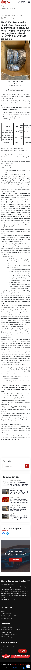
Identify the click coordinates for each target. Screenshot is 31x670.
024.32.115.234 (11, 599)
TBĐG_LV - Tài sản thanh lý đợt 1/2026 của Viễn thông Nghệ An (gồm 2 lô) (18, 509)
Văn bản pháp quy (6, 632)
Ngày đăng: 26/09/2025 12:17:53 (13, 15)
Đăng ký (22, 651)
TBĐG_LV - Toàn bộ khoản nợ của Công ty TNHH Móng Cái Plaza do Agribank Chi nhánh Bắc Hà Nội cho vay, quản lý (19, 492)
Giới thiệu (3, 611)
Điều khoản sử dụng (6, 637)
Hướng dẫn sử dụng (6, 618)
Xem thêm (15, 560)
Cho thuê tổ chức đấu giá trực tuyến (10, 629)
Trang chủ (3, 8)
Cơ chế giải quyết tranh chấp (8, 616)
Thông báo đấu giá (9, 18)
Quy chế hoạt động (6, 613)
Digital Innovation (18, 668)
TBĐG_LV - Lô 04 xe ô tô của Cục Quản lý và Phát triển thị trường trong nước (19, 517)
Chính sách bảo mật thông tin (9, 634)
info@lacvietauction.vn (10, 602)
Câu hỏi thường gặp (6, 627)
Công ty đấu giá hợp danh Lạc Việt (20, 664)
